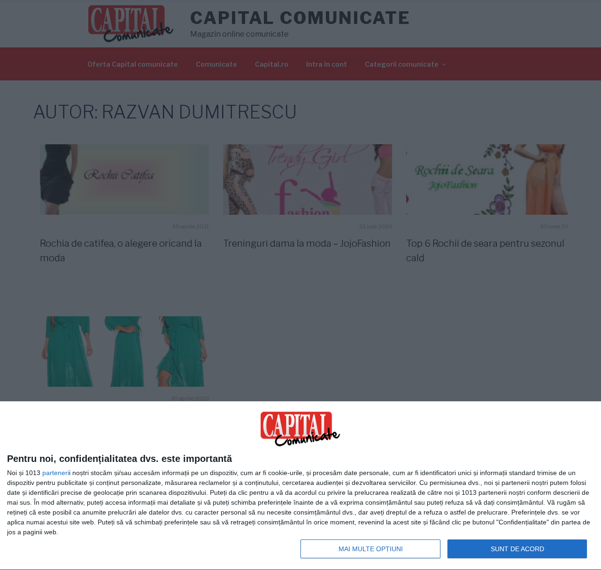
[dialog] (300, 486)
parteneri (55, 472)
